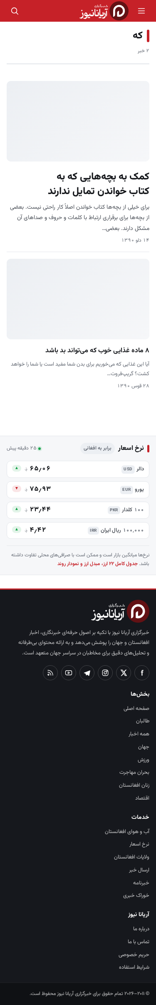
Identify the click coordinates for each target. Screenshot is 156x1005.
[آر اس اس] (50, 672)
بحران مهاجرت (134, 772)
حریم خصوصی (134, 955)
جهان (143, 747)
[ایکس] (123, 672)
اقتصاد (142, 798)
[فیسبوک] (141, 672)
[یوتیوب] (68, 672)
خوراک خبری (136, 895)
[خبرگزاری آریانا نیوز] (104, 10)
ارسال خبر (139, 870)
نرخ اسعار (139, 844)
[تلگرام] (86, 672)
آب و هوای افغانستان (127, 832)
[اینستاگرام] (105, 672)
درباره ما (141, 929)
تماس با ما (138, 942)
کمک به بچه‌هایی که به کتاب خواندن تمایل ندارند (98, 184)
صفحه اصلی (136, 709)
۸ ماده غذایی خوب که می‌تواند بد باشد (97, 351)
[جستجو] (14, 11)
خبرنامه (141, 883)
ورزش (143, 760)
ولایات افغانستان (131, 857)
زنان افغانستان (134, 785)
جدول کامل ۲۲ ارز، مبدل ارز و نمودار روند (97, 564)
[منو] (141, 11)
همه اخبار (139, 734)
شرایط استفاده (134, 967)
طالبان (142, 721)
